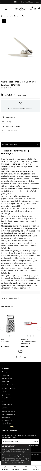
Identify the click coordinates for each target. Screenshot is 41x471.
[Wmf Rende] (10, 324)
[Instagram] (20, 357)
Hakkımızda (5, 375)
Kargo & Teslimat (7, 398)
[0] (31, 9)
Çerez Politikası (7, 395)
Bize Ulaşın (5, 382)
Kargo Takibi (6, 417)
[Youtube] (25, 357)
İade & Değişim (7, 404)
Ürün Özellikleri (9, 144)
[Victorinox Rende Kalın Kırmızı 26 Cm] (30, 324)
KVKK (3, 401)
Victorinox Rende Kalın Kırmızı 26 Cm (28, 342)
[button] (9, 336)
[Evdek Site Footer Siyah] (20, 351)
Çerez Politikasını (13, 462)
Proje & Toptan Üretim (9, 385)
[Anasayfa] (3, 16)
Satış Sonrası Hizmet (8, 411)
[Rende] (11, 16)
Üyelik (4, 391)
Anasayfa (5, 372)
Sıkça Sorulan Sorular (9, 414)
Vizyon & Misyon (7, 378)
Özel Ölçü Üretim (7, 421)
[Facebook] (16, 357)
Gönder (35, 441)
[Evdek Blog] (8, 425)
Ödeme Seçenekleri (10, 298)
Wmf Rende (5, 341)
